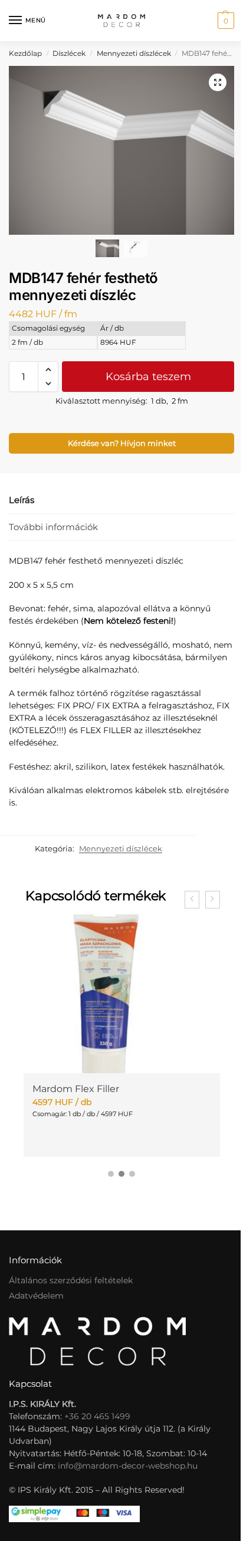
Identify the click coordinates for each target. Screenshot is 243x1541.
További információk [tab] (53, 526)
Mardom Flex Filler (75, 1088)
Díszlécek (69, 53)
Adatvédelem (36, 1295)
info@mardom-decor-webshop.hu (128, 1465)
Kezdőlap (25, 53)
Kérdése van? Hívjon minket (122, 443)
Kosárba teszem (148, 376)
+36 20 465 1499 (97, 1416)
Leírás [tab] (21, 499)
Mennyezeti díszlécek (134, 53)
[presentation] (192, 899)
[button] (224, 20)
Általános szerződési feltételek (71, 1280)
